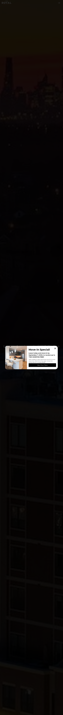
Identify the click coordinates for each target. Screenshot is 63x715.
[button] (55, 348)
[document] (31, 357)
